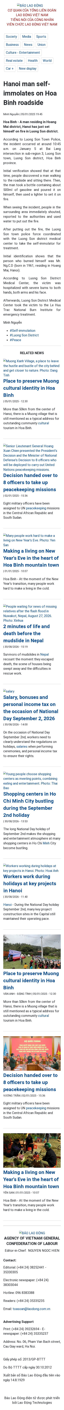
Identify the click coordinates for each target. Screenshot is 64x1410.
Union (41, 45)
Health (33, 61)
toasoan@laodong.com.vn (31, 1309)
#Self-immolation (22, 331)
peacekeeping (36, 508)
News (28, 45)
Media (26, 37)
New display (27, 68)
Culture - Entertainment (23, 53)
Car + (10, 68)
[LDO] (32, 368)
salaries (21, 746)
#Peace (15, 340)
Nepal (44, 654)
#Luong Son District (24, 335)
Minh (46, 843)
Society (11, 37)
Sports (41, 37)
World (47, 61)
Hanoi (7, 905)
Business (12, 45)
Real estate (14, 61)
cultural (43, 423)
